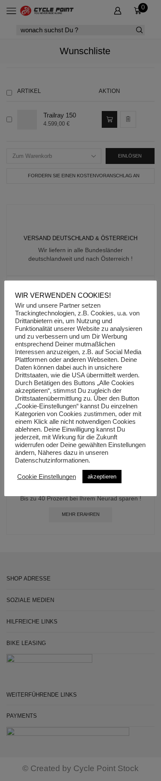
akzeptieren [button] (102, 476)
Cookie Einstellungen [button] (46, 476)
